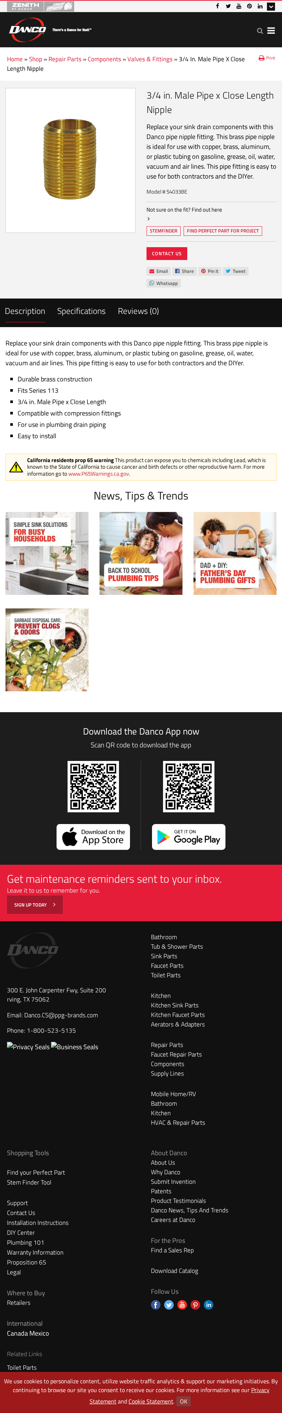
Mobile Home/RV (173, 1094)
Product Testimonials (178, 1200)
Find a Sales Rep (172, 1250)
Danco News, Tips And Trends (189, 1210)
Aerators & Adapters (178, 1024)
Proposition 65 (26, 1262)
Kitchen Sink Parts (175, 1005)
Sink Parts (164, 956)
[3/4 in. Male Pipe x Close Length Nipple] (70, 160)
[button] (260, 31)
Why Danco (165, 1172)
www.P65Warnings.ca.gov (98, 473)
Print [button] (270, 58)
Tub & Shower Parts (177, 946)
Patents (161, 1191)
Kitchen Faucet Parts (178, 1015)
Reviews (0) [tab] (138, 310)
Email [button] (158, 271)
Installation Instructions (38, 1222)
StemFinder (163, 231)
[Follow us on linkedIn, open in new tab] (208, 1305)
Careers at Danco (173, 1220)
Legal (14, 1272)
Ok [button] (183, 1401)
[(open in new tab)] (74, 1047)
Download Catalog (174, 1270)
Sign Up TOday (31, 904)
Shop (35, 59)
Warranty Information (35, 1252)
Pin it (209, 271)
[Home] (49, 28)
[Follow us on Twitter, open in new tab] (169, 1305)
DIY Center (21, 1232)
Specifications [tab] (81, 310)
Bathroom (164, 937)
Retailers (18, 1302)
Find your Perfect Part (36, 1172)
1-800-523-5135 (51, 1030)
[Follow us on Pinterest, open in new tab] (195, 1305)
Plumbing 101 (25, 1242)
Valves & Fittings (150, 59)
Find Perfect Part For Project (223, 230)
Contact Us (167, 253)
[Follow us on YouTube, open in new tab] (182, 1305)
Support (17, 1203)
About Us (163, 1162)
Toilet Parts (166, 975)
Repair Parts (65, 59)
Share (184, 271)
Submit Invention (173, 1181)
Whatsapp (163, 283)
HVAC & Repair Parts (178, 1122)
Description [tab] (25, 310)
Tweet (235, 271)
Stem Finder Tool (29, 1182)
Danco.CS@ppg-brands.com (61, 1015)
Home (15, 59)
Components (104, 59)
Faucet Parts (167, 965)
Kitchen (161, 995)
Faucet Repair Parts (176, 1054)
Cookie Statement (151, 1401)
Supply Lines (167, 1073)
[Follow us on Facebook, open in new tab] (155, 1305)
